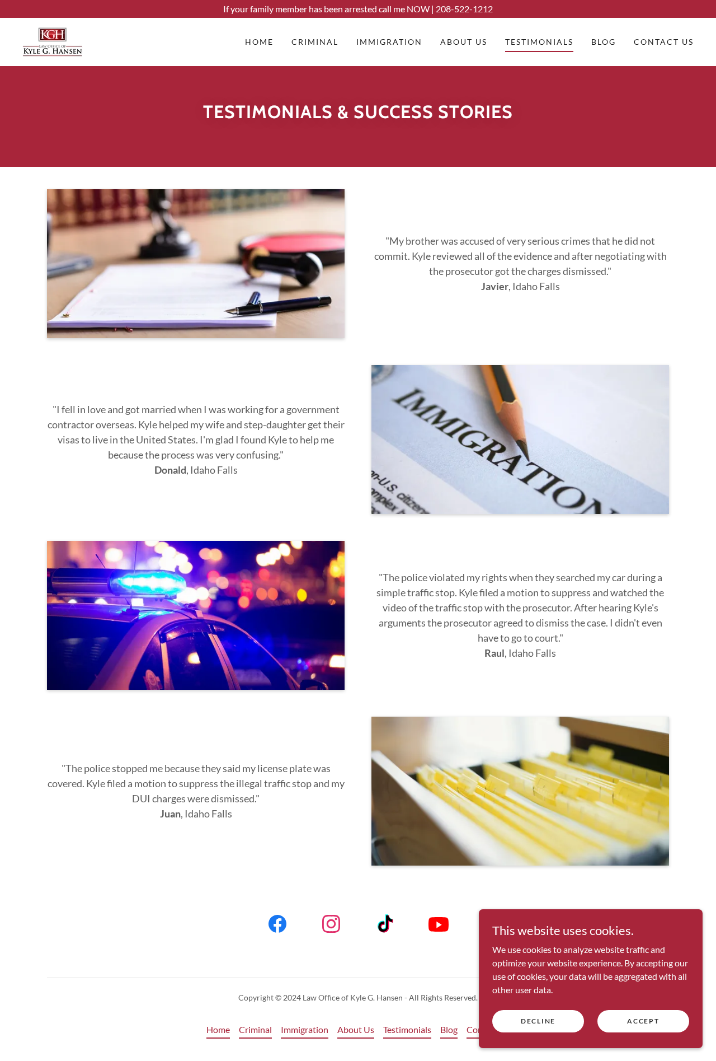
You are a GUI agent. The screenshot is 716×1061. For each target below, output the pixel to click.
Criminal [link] (314, 41)
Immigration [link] (389, 41)
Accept (643, 1021)
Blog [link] (603, 41)
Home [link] (259, 41)
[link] (52, 40)
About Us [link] (463, 41)
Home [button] (218, 1029)
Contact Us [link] (664, 41)
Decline (538, 1021)
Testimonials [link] (539, 41)
